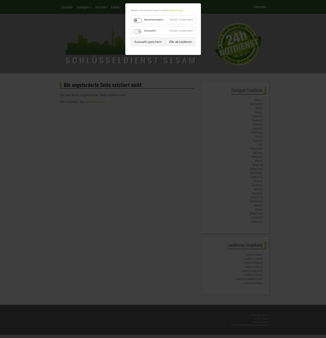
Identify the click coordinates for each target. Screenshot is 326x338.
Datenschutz (176, 10)
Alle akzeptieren (180, 42)
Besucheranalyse (153, 19)
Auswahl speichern (148, 42)
